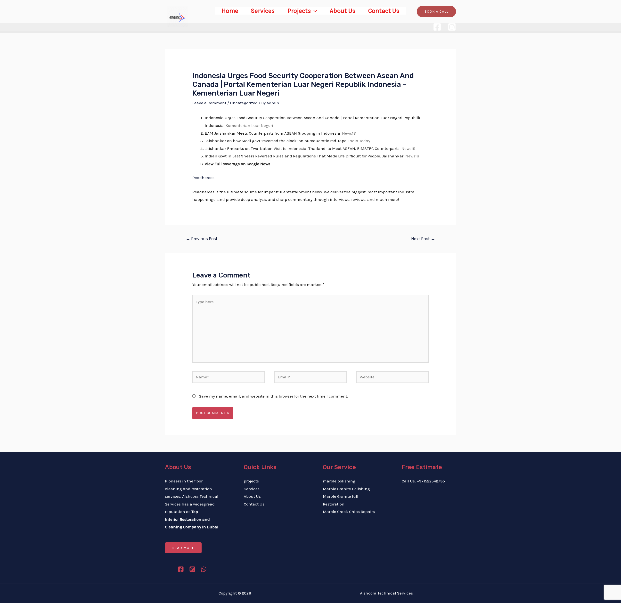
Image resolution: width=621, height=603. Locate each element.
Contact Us (384, 11)
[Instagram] (452, 27)
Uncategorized (244, 102)
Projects (299, 11)
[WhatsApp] (204, 569)
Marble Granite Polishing (346, 488)
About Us (343, 11)
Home (229, 11)
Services (263, 11)
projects (251, 481)
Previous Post (202, 238)
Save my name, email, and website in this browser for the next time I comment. (273, 396)
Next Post (423, 238)
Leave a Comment (209, 102)
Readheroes (203, 177)
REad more (183, 548)
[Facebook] (437, 27)
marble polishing (339, 481)
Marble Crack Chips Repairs (349, 511)
